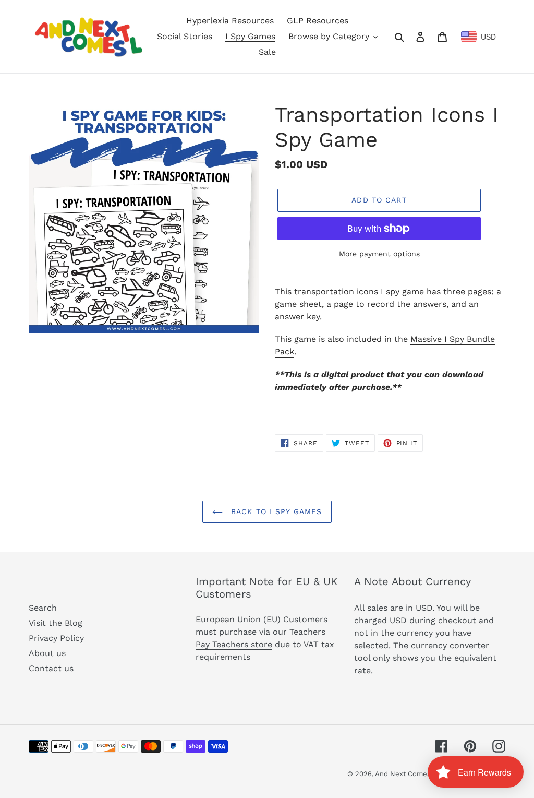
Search (43, 608)
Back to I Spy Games (275, 511)
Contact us (51, 668)
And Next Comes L (406, 774)
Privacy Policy (56, 638)
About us (47, 653)
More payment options (379, 253)
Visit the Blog (55, 623)
